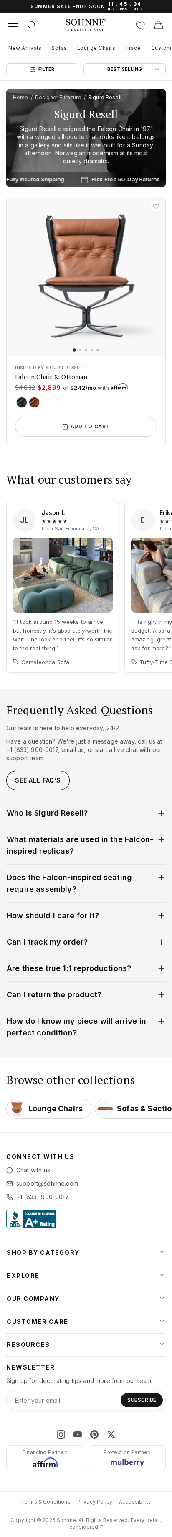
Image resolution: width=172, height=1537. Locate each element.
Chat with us (33, 1170)
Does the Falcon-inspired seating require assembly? (69, 883)
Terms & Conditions (46, 1501)
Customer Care (37, 1321)
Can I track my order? (47, 941)
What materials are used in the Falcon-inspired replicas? (80, 845)
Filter (46, 69)
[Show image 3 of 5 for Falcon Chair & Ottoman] (86, 350)
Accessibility (135, 1501)
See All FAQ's (38, 780)
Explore (23, 1275)
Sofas (59, 48)
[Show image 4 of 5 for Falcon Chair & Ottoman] (92, 350)
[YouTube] (77, 1434)
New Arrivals (24, 48)
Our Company (33, 1298)
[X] (111, 1434)
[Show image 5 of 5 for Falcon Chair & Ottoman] (98, 350)
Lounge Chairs (96, 48)
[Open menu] (13, 25)
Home (20, 97)
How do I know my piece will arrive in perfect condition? (76, 1027)
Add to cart (90, 426)
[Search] (32, 25)
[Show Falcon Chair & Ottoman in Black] (22, 402)
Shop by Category (43, 1252)
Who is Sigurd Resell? (47, 812)
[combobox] (124, 69)
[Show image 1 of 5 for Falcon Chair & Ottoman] (74, 350)
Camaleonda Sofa (45, 662)
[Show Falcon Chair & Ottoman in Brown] (34, 402)
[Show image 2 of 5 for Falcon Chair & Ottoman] (80, 350)
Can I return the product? (54, 994)
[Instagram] (61, 1434)
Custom (161, 48)
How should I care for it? (53, 915)
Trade (133, 48)
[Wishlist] (140, 25)
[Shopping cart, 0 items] (159, 25)
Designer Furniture (58, 97)
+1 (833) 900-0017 (42, 1196)
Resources (28, 1344)
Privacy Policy (94, 1501)
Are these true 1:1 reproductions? (69, 968)
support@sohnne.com (47, 1183)
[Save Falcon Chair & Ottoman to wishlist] (156, 206)
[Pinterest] (94, 1434)
